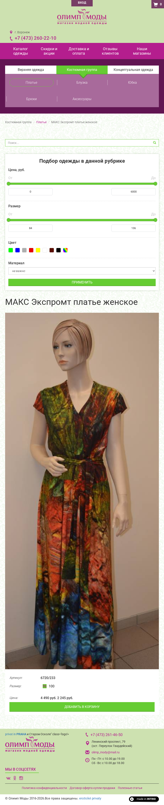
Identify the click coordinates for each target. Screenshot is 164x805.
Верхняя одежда (31, 70)
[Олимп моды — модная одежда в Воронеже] (82, 16)
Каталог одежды (20, 51)
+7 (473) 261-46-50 (107, 734)
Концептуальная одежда (133, 70)
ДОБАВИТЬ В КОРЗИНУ (82, 707)
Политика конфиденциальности (44, 788)
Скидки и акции (49, 51)
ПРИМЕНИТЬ (82, 282)
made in (146, 799)
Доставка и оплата (79, 51)
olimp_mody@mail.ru (106, 752)
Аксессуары (82, 99)
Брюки (31, 99)
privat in (15, 734)
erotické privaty (90, 798)
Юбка (132, 82)
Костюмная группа (82, 70)
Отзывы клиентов (110, 51)
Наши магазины (142, 51)
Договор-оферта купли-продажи (92, 788)
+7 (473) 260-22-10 (35, 38)
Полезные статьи (130, 788)
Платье (31, 82)
